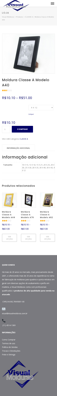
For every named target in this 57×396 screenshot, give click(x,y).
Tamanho (5, 105)
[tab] (18, 148)
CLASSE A (24, 139)
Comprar (22, 129)
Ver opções (9, 237)
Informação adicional (18, 148)
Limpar (31, 114)
